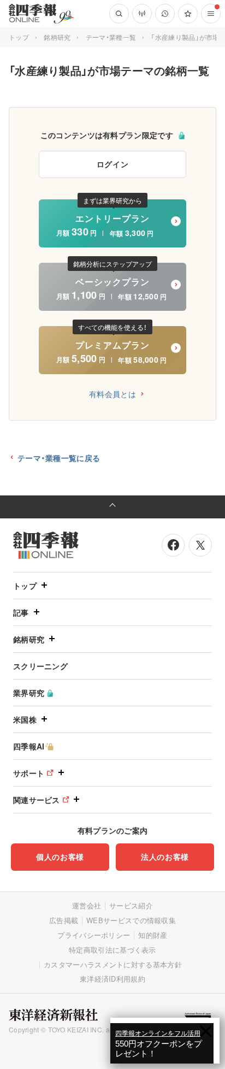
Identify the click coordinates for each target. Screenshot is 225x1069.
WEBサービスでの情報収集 (131, 920)
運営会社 (86, 905)
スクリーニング (40, 665)
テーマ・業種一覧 (111, 37)
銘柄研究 (57, 37)
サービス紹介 (131, 905)
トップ (19, 37)
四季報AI (29, 746)
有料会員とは (112, 393)
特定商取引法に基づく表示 (112, 949)
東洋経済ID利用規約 (112, 978)
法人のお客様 (165, 856)
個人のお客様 (60, 856)
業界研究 (28, 692)
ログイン (113, 163)
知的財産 (152, 935)
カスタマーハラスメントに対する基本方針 (113, 964)
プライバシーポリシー (93, 935)
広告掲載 (63, 920)
